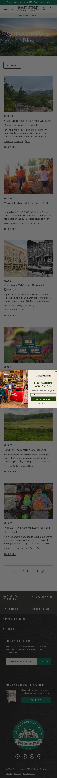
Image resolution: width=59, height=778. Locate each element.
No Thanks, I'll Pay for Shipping (43, 404)
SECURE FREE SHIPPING (43, 399)
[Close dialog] (56, 372)
